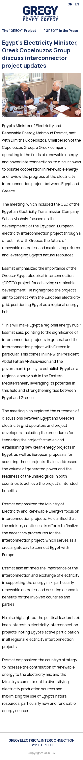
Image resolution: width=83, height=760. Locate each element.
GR (69, 4)
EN (77, 4)
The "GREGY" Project (19, 30)
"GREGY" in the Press (61, 30)
